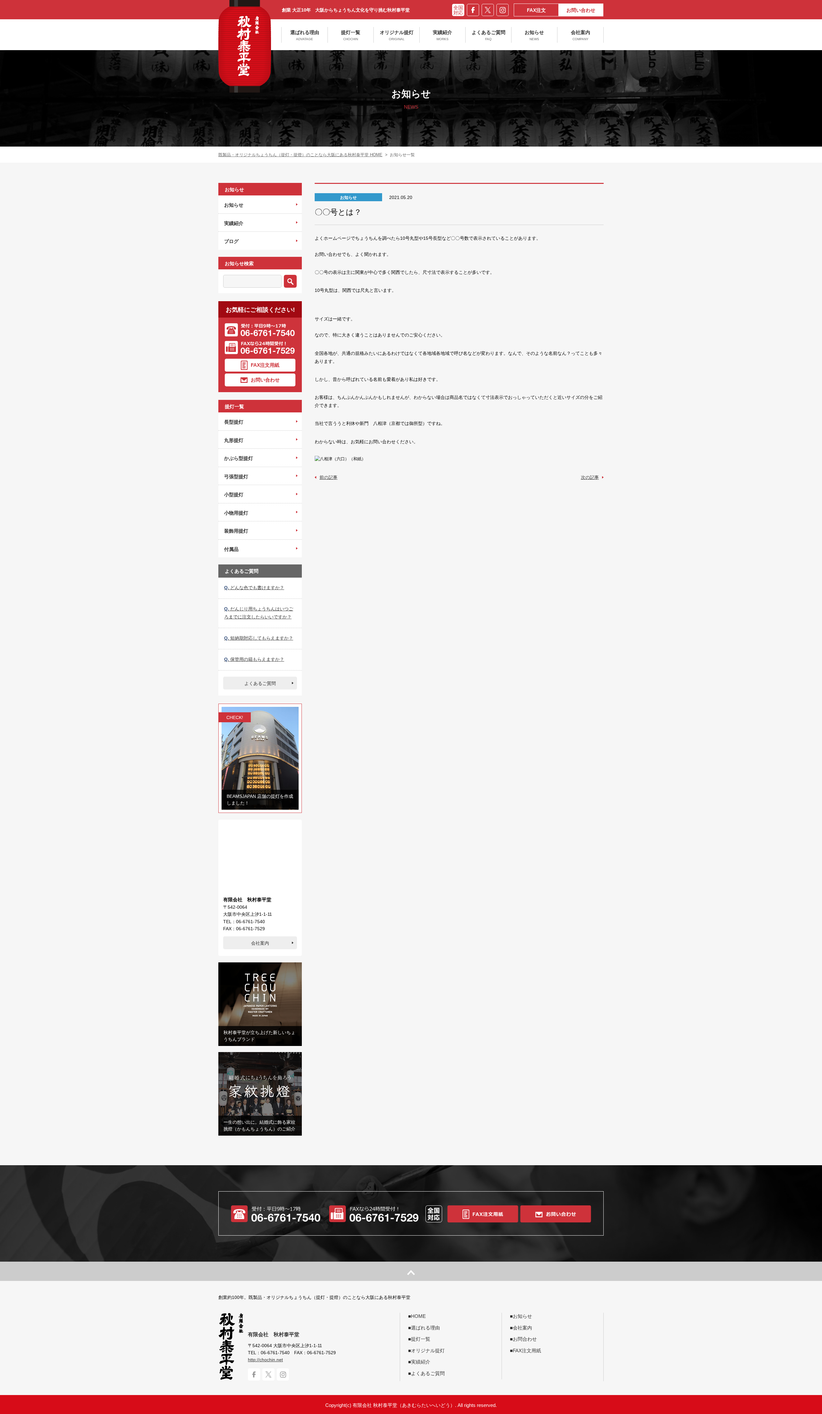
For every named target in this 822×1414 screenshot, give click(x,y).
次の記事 (590, 477)
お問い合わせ (580, 10)
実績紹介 (442, 35)
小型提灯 (233, 494)
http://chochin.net (265, 1359)
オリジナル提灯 (397, 35)
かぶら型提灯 (238, 458)
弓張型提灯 (236, 476)
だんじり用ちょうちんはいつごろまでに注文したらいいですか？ (258, 612)
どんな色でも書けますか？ (254, 587)
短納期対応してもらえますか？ (258, 638)
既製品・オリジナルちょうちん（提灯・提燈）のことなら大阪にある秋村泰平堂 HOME (300, 154)
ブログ (231, 241)
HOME (418, 1316)
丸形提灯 (233, 440)
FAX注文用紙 (265, 364)
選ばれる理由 (304, 35)
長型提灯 (233, 422)
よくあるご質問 (488, 35)
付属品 (231, 549)
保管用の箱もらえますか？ (254, 659)
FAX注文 (536, 10)
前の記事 (328, 477)
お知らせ (534, 35)
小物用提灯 (236, 513)
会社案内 (580, 35)
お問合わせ (525, 1339)
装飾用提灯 (236, 531)
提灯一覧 (350, 35)
